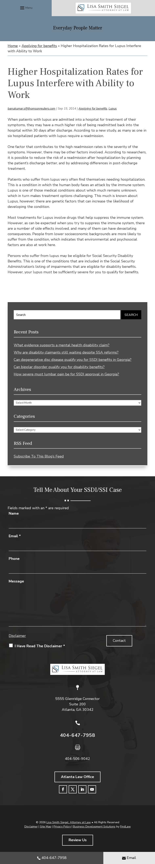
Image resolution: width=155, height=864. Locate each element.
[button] (25, 7)
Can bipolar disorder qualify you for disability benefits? (59, 366)
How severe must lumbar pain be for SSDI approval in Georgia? (66, 374)
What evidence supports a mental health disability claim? (61, 345)
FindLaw (125, 826)
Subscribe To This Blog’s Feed (39, 456)
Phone (14, 558)
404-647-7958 (77, 735)
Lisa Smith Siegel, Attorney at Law (68, 822)
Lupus (113, 109)
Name (14, 513)
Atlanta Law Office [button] (77, 776)
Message (16, 581)
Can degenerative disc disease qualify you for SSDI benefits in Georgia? (72, 359)
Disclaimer (17, 635)
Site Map (45, 826)
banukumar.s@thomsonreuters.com (31, 109)
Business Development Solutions (94, 826)
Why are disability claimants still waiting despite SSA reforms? (66, 352)
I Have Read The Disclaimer (40, 646)
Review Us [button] (78, 840)
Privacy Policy (62, 826)
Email (15, 536)
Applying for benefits (93, 109)
